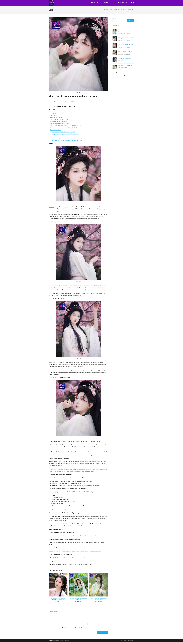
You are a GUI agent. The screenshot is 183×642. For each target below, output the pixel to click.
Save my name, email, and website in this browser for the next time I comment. (68, 627)
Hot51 (58, 362)
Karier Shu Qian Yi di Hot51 (56, 117)
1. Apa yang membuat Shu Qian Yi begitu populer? (63, 132)
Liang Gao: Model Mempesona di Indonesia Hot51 (99, 598)
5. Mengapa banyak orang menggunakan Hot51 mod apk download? (67, 140)
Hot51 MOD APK (130, 640)
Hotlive (124, 640)
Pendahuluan (53, 113)
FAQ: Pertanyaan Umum (55, 129)
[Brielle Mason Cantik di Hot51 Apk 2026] (115, 38)
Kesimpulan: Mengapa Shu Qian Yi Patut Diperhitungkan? (63, 127)
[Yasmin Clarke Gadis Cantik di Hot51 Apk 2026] (115, 59)
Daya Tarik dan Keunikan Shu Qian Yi (59, 119)
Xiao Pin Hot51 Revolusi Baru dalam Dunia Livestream (58, 598)
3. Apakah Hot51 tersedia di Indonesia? (61, 136)
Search (114, 18)
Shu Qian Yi (51, 206)
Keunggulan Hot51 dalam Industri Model (59, 123)
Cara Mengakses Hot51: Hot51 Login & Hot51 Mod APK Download (65, 125)
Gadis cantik (63, 101)
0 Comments (72, 101)
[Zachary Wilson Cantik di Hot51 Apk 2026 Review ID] (115, 52)
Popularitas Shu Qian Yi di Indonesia (58, 121)
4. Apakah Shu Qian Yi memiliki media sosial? (62, 138)
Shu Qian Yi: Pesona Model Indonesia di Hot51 (123, 9)
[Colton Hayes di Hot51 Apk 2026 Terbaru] (115, 31)
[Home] (104, 9)
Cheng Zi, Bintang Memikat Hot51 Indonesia (78, 598)
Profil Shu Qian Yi (54, 115)
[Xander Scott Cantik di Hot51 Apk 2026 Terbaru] (115, 67)
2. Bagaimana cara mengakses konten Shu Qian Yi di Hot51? (65, 134)
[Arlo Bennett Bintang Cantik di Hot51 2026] (115, 45)
